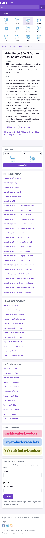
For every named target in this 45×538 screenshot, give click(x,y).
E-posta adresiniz (9, 486)
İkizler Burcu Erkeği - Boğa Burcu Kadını (18, 224)
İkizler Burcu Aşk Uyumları (13, 196)
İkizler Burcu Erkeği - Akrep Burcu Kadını (18, 206)
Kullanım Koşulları (21, 518)
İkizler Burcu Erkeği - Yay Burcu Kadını (17, 251)
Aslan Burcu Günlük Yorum (13, 324)
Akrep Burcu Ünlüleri (11, 400)
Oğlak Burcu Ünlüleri (11, 410)
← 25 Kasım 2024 (11, 127)
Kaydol (8, 497)
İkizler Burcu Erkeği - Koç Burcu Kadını (17, 233)
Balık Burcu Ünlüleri (10, 419)
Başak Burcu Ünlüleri (11, 391)
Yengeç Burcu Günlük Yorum (14, 319)
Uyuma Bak (22, 165)
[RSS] (11, 526)
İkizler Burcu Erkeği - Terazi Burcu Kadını (18, 247)
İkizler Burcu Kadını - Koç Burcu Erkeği (17, 292)
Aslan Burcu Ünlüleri (11, 387)
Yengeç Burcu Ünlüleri (11, 382)
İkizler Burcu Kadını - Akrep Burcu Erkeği (18, 265)
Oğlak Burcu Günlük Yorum (13, 346)
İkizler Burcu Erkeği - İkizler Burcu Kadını (18, 228)
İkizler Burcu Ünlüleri (11, 378)
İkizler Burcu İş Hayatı (11, 187)
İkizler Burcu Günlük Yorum (13, 314)
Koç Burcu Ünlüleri (10, 369)
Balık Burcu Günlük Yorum (13, 355)
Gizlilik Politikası (33, 518)
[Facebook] (3, 526)
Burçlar (6, 2)
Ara (42, 7)
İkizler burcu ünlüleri (12, 132)
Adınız (5, 471)
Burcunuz (6, 480)
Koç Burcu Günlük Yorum (12, 305)
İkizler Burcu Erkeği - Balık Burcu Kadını (18, 215)
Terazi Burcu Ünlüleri (11, 396)
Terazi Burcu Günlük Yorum (13, 333)
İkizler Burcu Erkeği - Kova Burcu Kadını (18, 237)
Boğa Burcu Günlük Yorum (13, 310)
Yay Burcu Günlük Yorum (12, 342)
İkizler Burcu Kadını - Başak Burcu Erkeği (18, 278)
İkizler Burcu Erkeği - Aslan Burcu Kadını (18, 210)
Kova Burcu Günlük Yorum (13, 351)
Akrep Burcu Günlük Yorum (13, 337)
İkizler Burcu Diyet (10, 201)
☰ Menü (5, 13)
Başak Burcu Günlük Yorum (13, 328)
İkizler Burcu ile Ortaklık (12, 192)
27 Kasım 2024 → (27, 127)
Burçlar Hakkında (7, 518)
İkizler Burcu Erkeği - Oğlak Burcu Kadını (18, 242)
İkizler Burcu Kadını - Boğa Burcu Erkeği (18, 283)
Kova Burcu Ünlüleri (10, 414)
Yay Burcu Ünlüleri (10, 405)
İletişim (4, 522)
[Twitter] (7, 526)
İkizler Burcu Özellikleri (12, 178)
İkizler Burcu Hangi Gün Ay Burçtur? (16, 260)
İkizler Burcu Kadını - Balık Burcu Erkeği (18, 274)
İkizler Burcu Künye (10, 183)
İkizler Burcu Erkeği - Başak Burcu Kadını (18, 219)
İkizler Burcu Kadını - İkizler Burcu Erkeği (18, 288)
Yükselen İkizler (27, 132)
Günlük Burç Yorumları (15, 46)
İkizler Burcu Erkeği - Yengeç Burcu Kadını (19, 256)
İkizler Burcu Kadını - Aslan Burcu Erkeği (18, 269)
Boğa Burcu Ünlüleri (10, 373)
